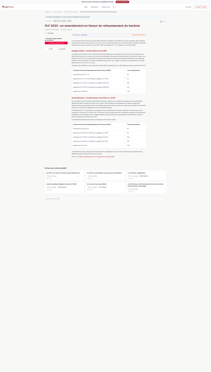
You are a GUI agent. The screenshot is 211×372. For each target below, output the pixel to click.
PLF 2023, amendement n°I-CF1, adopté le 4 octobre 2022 (95, 157)
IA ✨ (114, 7)
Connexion (188, 7)
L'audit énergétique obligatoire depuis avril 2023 (61, 184)
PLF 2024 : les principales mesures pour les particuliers (104, 173)
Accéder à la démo (201, 7)
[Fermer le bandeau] (209, 2)
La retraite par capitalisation (136, 173)
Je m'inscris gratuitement (56, 43)
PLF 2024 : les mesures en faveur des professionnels (63, 173)
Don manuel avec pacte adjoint (96, 184)
